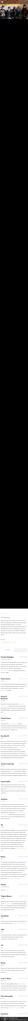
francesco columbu (13, 723)
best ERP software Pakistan (19, 923)
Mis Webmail (21, 983)
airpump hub (4, 690)
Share (15, 642)
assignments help (5, 670)
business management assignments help (15, 788)
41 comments (5, 642)
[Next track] (7, 1018)
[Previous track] (2, 1018)
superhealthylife (8, 903)
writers (6, 890)
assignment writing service (14, 1007)
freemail (12, 771)
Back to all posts (5, 613)
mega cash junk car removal (14, 878)
